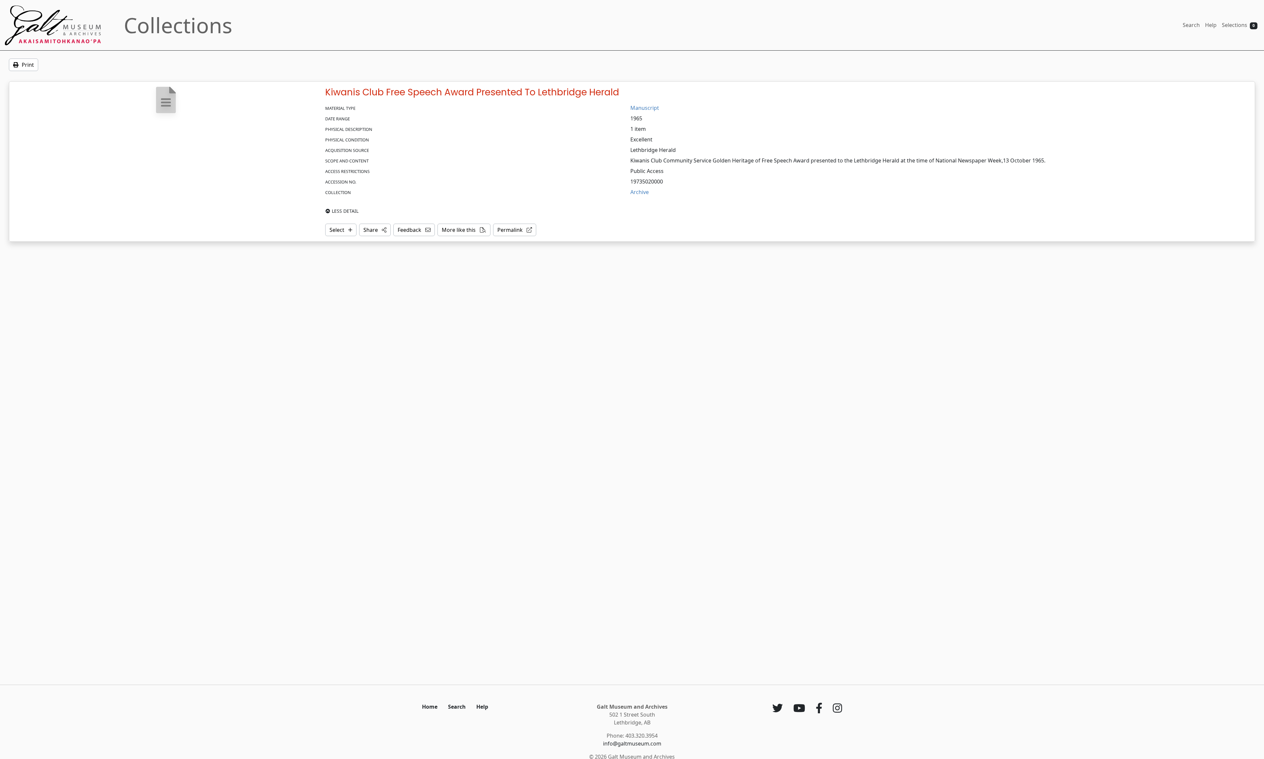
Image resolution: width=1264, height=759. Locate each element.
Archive (639, 192)
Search (1191, 25)
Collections (178, 25)
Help (1211, 25)
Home (429, 706)
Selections (1238, 25)
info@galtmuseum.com (632, 743)
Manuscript (644, 107)
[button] (375, 230)
